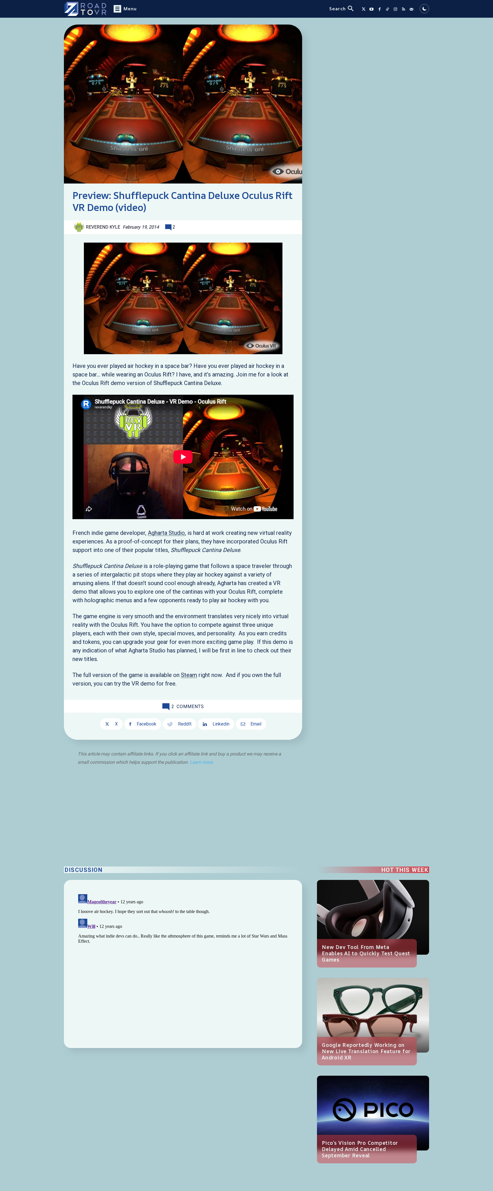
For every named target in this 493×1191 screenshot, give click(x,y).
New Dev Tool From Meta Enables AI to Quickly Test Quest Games (366, 953)
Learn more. (202, 762)
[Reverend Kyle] (80, 227)
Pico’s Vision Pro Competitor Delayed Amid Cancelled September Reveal (360, 1149)
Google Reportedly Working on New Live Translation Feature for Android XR (366, 1051)
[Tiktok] (387, 9)
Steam (189, 675)
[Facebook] (379, 9)
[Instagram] (395, 9)
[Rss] (403, 9)
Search (337, 8)
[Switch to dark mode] (424, 8)
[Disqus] (183, 963)
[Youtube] (371, 9)
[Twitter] (363, 9)
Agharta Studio (166, 532)
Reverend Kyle (103, 227)
